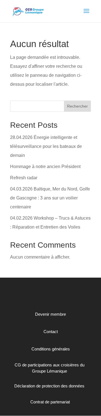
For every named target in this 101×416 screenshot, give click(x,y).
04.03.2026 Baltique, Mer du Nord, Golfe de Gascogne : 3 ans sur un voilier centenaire (50, 198)
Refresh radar (23, 177)
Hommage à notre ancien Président (45, 166)
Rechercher (77, 106)
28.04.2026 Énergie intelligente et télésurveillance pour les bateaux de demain (46, 146)
